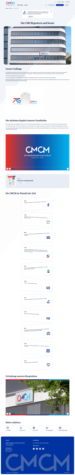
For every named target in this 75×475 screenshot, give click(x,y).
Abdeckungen (20, 5)
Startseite (7, 8)
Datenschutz (8, 472)
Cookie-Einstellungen (14, 472)
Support (26, 5)
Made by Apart (66, 472)
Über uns (10, 8)
